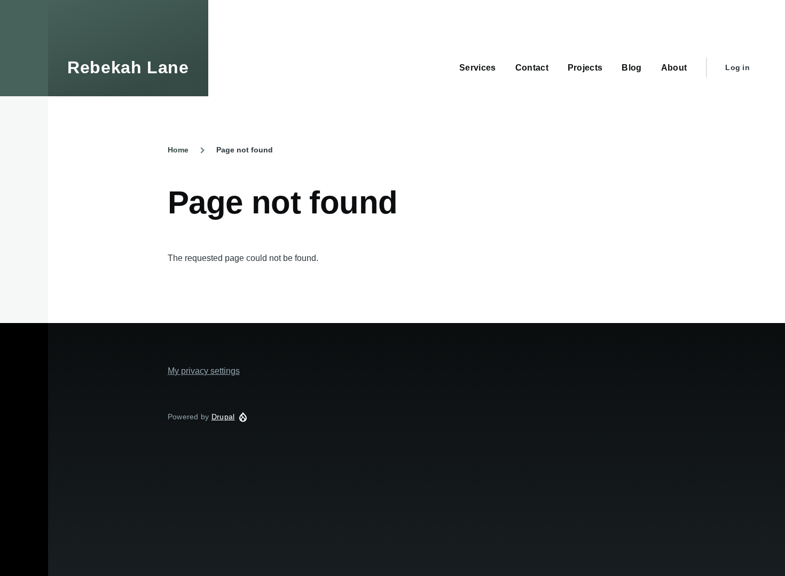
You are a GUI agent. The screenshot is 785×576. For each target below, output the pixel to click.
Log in (737, 67)
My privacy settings (204, 370)
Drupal (223, 416)
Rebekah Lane (128, 67)
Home (178, 149)
